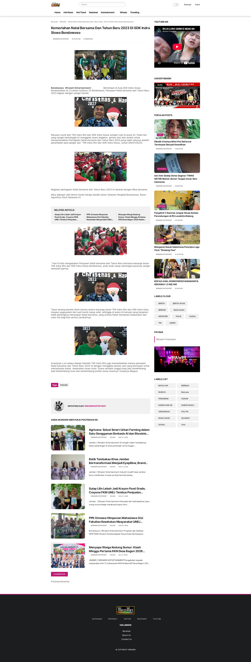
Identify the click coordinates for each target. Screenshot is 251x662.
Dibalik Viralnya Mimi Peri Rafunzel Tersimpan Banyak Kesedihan (172, 143)
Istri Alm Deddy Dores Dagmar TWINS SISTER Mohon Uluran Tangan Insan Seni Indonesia (175, 178)
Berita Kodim (179, 310)
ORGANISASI (164, 411)
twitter (127, 619)
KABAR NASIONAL (189, 405)
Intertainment (107, 12)
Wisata (123, 12)
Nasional (93, 12)
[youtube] (177, 12)
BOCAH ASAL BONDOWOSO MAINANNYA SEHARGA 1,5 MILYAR (176, 283)
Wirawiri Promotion (166, 339)
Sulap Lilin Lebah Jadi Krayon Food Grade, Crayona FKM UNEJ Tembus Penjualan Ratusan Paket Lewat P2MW (68, 217)
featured (162, 169)
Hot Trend (81, 12)
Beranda (54, 22)
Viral (160, 135)
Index (197, 4)
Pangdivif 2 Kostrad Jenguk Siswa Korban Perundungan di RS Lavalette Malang (176, 214)
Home (57, 12)
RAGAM (63, 22)
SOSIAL (192, 316)
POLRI (178, 316)
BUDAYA (162, 392)
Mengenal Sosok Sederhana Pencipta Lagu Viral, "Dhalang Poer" (176, 249)
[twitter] (186, 12)
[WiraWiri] (55, 6)
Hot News (68, 12)
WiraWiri (131, 650)
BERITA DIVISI (179, 303)
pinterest (112, 619)
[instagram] (194, 12)
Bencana (185, 392)
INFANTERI (163, 316)
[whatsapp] (182, 12)
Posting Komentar (60, 581)
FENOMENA (163, 398)
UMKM (172, 323)
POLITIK (184, 411)
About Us (126, 635)
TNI (159, 323)
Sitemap (187, 4)
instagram (97, 619)
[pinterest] (190, 12)
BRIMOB (162, 310)
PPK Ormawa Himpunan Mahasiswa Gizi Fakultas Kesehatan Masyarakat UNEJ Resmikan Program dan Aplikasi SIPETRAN (99, 217)
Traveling (134, 12)
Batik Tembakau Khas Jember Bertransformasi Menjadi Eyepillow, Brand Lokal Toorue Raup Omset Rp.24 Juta (117, 461)
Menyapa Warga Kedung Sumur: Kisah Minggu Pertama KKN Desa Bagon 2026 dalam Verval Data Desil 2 (132, 217)
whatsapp (142, 619)
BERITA (161, 303)
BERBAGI (185, 385)
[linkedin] (74, 392)
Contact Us (126, 639)
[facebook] (198, 12)
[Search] (123, 4)
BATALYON (163, 385)
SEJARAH (185, 418)
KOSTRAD (161, 206)
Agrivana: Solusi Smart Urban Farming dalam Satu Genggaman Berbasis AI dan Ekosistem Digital (119, 431)
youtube (157, 619)
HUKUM (184, 398)
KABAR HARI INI (165, 405)
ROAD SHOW (164, 418)
